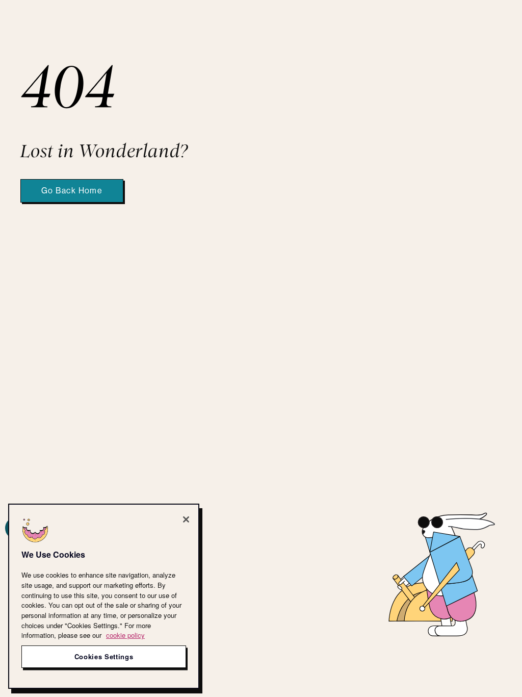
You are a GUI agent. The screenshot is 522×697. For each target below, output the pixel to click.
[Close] (186, 519)
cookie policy (125, 635)
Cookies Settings (104, 656)
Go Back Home (71, 191)
